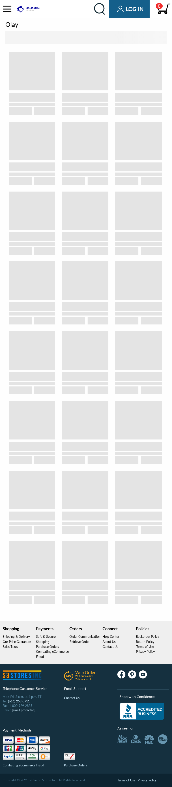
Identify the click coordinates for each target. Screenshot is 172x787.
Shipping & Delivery (16, 636)
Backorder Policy (147, 636)
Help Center (111, 636)
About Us (109, 642)
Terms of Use (145, 646)
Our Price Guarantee (17, 642)
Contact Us (110, 646)
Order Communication (85, 636)
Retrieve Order (79, 642)
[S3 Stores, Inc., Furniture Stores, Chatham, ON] (142, 711)
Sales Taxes (10, 646)
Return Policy (145, 642)
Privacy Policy (145, 651)
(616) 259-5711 (19, 701)
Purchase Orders (47, 646)
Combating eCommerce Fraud (23, 765)
